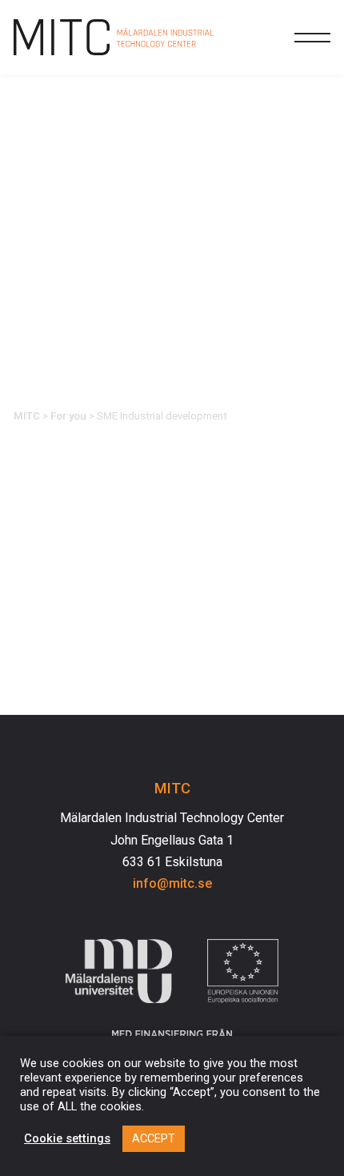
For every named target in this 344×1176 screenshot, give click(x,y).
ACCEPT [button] (153, 1138)
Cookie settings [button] (67, 1138)
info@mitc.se (172, 883)
